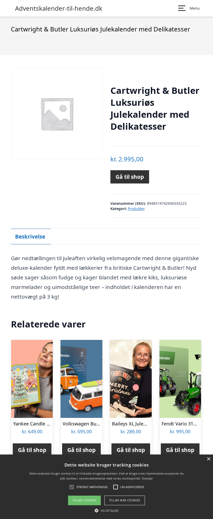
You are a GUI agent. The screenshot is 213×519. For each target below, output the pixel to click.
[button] (106, 510)
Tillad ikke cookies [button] (124, 500)
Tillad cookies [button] (84, 500)
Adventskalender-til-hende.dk (58, 8)
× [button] (208, 459)
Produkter (136, 208)
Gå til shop (130, 176)
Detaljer (147, 478)
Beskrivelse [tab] (30, 236)
